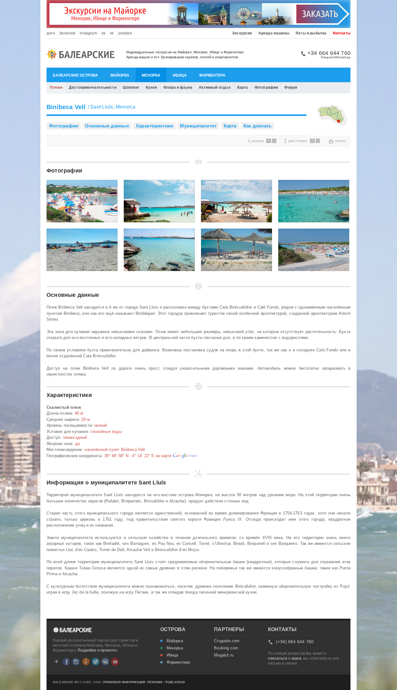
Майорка (119, 75)
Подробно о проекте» (98, 650)
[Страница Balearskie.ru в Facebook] (66, 661)
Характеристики (154, 125)
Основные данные (107, 125)
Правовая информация (124, 682)
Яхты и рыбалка (311, 33)
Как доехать (257, 125)
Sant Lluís (101, 106)
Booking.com (226, 648)
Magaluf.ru (224, 655)
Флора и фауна (177, 87)
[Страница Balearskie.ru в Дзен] (56, 661)
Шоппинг (131, 87)
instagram (88, 33)
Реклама (155, 682)
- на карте (138, 455)
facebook (67, 33)
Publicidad (175, 682)
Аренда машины (273, 33)
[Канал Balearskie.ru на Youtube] (115, 662)
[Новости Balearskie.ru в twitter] (95, 661)
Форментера (212, 75)
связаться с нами (284, 658)
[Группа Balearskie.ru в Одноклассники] (86, 661)
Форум (290, 87)
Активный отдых (215, 87)
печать (340, 141)
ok (103, 33)
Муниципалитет (198, 125)
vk (112, 33)
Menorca (126, 106)
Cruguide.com (226, 641)
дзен (51, 33)
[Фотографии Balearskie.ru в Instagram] (76, 662)
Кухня (151, 87)
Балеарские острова (75, 75)
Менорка (151, 75)
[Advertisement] (119, 140)
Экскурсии (242, 33)
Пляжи (56, 87)
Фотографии (266, 87)
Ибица (180, 75)
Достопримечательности (92, 87)
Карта (242, 87)
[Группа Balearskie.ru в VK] (105, 661)
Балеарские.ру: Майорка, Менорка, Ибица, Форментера (82, 55)
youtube (125, 33)
